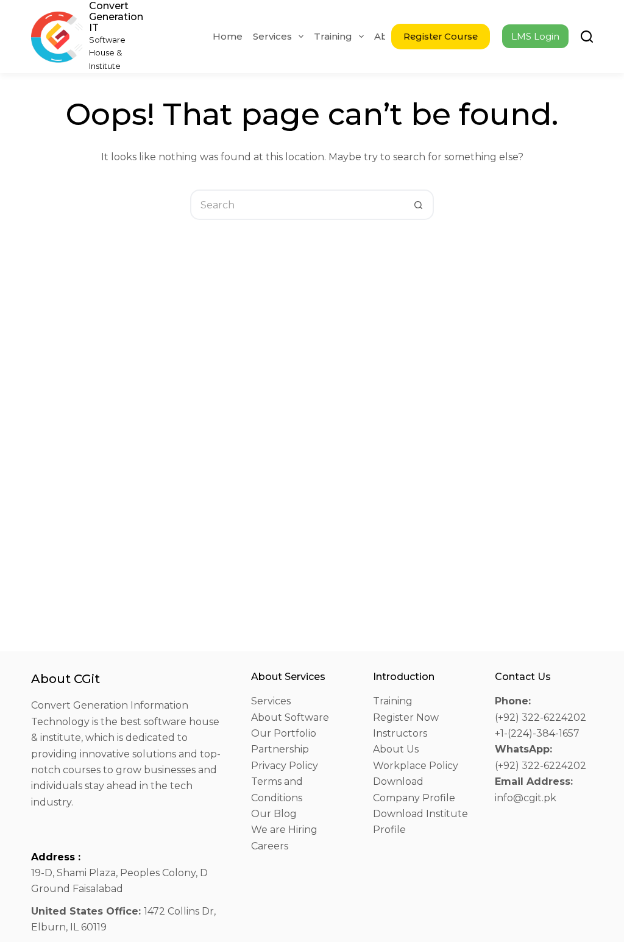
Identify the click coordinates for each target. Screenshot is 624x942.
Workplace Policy (415, 765)
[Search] (587, 36)
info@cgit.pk (525, 798)
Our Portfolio (283, 733)
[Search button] (418, 204)
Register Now (406, 717)
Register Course (440, 36)
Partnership (280, 749)
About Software (290, 717)
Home (228, 36)
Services (272, 36)
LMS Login (535, 36)
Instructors (400, 733)
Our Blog (274, 814)
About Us (396, 749)
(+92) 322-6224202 (540, 717)
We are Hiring (284, 829)
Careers (269, 846)
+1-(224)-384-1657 (537, 733)
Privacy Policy (284, 765)
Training (333, 36)
